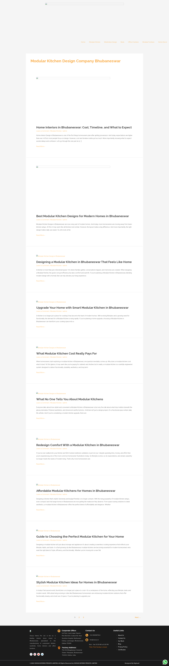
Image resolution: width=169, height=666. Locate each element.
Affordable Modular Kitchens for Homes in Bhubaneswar (75, 490)
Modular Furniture (148, 42)
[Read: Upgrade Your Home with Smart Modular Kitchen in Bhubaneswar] (51, 302)
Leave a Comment (42, 131)
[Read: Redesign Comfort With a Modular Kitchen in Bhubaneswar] (48, 439)
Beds (122, 42)
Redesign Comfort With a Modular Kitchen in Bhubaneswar (77, 445)
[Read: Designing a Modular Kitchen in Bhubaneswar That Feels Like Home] (50, 256)
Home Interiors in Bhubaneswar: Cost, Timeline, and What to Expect (84, 127)
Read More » (40, 146)
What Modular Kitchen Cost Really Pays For (66, 353)
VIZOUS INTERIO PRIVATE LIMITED (85, 663)
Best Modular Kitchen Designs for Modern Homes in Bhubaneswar (82, 216)
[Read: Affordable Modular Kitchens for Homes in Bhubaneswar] (48, 485)
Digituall (136, 663)
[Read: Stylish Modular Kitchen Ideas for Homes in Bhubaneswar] (48, 576)
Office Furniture (133, 42)
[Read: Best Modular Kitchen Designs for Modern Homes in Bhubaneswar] (73, 189)
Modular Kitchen (94, 42)
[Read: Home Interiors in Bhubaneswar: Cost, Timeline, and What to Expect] (73, 100)
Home (83, 42)
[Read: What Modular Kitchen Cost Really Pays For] (51, 348)
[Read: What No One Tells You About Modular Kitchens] (51, 393)
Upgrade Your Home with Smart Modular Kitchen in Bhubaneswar (82, 307)
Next (138, 617)
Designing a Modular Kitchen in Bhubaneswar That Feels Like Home (84, 262)
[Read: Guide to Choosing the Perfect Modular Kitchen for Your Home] (48, 531)
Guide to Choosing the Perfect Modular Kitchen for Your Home (80, 536)
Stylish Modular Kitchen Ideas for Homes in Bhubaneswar (76, 582)
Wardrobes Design (110, 42)
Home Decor (162, 42)
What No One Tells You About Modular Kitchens (69, 399)
